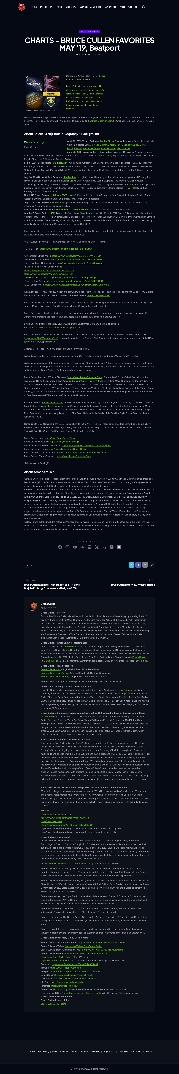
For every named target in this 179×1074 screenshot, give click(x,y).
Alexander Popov (91, 148)
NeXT (76, 872)
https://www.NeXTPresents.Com (57, 960)
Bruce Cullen (48, 603)
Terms (55, 1052)
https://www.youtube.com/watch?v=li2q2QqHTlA (56, 327)
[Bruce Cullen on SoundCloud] (82, 547)
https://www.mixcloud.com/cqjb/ (67, 982)
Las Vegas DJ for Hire (90, 1052)
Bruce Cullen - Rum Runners (55, 673)
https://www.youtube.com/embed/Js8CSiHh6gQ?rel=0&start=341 (77, 285)
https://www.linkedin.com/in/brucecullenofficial (74, 978)
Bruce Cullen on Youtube (103, 121)
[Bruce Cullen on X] (97, 547)
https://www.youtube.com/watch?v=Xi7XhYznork (80, 263)
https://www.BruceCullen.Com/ (60, 438)
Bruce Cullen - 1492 (51, 669)
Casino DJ (123, 1052)
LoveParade (125, 690)
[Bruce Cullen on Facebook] (60, 547)
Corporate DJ (109, 1052)
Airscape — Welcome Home (73, 209)
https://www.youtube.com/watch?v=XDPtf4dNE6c (86, 445)
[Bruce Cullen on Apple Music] (111, 547)
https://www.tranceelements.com (57, 814)
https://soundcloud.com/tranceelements (73, 975)
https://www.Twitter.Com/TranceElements (86, 452)
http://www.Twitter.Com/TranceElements (103, 950)
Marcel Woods (51, 661)
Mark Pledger (123, 148)
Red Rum (60, 202)
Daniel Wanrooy (131, 145)
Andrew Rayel (115, 145)
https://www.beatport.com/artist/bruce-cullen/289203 (67, 825)
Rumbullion (69, 177)
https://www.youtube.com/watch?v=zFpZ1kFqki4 (74, 277)
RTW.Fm (107, 155)
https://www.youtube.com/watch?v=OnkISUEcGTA (49, 270)
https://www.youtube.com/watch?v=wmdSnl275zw (48, 274)
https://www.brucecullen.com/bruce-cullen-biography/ (65, 249)
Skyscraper (61, 163)
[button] (28, 565)
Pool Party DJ (137, 1052)
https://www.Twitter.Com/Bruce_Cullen (68, 449)
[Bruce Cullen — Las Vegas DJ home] (21, 6)
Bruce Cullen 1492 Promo (53, 1004)
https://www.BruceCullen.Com (55, 957)
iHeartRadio (47, 716)
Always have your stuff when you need (80, 993)
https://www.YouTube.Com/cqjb (65, 968)
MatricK (78, 148)
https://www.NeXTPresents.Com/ (41, 338)
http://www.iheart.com (51, 821)
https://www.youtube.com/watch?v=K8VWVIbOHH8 (76, 259)
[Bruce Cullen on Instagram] (67, 547)
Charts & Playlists (89, 32)
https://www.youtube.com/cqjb (65, 441)
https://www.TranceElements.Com (90, 953)
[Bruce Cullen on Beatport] (104, 547)
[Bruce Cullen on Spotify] (89, 547)
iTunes (73, 1052)
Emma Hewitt (139, 657)
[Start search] (144, 7)
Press (149, 1052)
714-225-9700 (34, 1052)
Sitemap (64, 1052)
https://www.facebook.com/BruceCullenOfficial (75, 964)
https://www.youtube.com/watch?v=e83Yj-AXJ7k (65, 818)
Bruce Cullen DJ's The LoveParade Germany (71, 863)
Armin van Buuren (98, 145)
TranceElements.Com (52, 402)
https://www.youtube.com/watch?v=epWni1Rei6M (76, 256)
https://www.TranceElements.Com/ (85, 377)
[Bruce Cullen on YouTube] (75, 547)
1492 (52, 213)
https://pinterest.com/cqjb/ (64, 986)
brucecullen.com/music (98, 295)
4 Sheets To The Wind (64, 195)
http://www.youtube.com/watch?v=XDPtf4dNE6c (102, 942)
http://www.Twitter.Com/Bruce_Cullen (83, 946)
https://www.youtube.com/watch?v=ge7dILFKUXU (78, 281)
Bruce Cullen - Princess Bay (55, 676)
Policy (46, 1052)
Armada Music (108, 148)
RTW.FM (129, 188)
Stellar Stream (107, 141)
